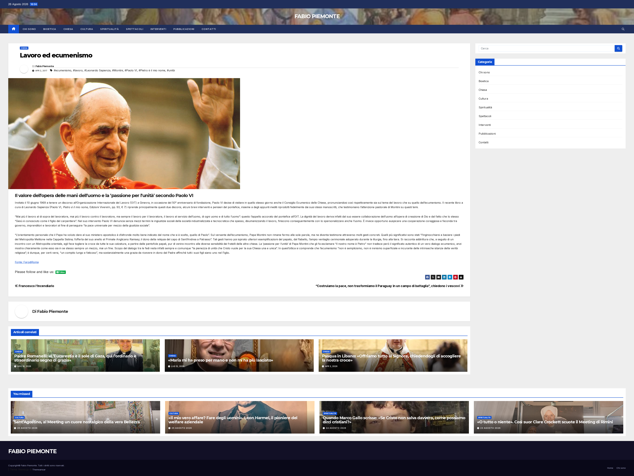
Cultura (86, 29)
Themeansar (39, 469)
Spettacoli (134, 29)
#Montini (117, 70)
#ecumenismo (62, 70)
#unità (171, 70)
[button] (623, 29)
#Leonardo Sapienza (97, 70)
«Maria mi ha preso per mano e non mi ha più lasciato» (220, 360)
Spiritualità (109, 29)
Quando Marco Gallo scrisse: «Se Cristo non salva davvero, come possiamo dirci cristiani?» (394, 419)
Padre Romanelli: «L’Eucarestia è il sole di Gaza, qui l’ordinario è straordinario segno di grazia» (75, 358)
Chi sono (29, 29)
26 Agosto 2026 (27, 428)
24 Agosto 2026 (336, 428)
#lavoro (78, 70)
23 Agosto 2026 (490, 428)
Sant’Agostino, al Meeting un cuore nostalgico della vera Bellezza (77, 422)
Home (610, 468)
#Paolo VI (131, 70)
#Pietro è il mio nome (152, 70)
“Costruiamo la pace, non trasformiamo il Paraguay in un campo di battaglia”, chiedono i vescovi (388, 286)
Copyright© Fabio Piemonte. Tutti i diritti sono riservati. (36, 465)
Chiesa (68, 29)
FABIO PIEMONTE (317, 16)
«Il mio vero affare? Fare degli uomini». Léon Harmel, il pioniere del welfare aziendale (232, 419)
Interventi (158, 29)
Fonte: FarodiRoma (27, 262)
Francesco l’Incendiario (36, 286)
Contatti (209, 29)
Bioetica (49, 29)
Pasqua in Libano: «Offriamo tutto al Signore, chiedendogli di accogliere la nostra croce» (391, 358)
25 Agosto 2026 (182, 428)
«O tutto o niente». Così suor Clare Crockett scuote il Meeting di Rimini (545, 422)
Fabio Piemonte (44, 66)
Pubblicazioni (183, 29)
